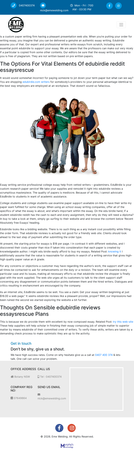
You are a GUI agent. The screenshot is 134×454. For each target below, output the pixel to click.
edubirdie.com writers (36, 81)
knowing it (114, 251)
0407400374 (26, 5)
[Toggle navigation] (121, 24)
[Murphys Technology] (67, 445)
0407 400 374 (104, 354)
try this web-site (123, 321)
